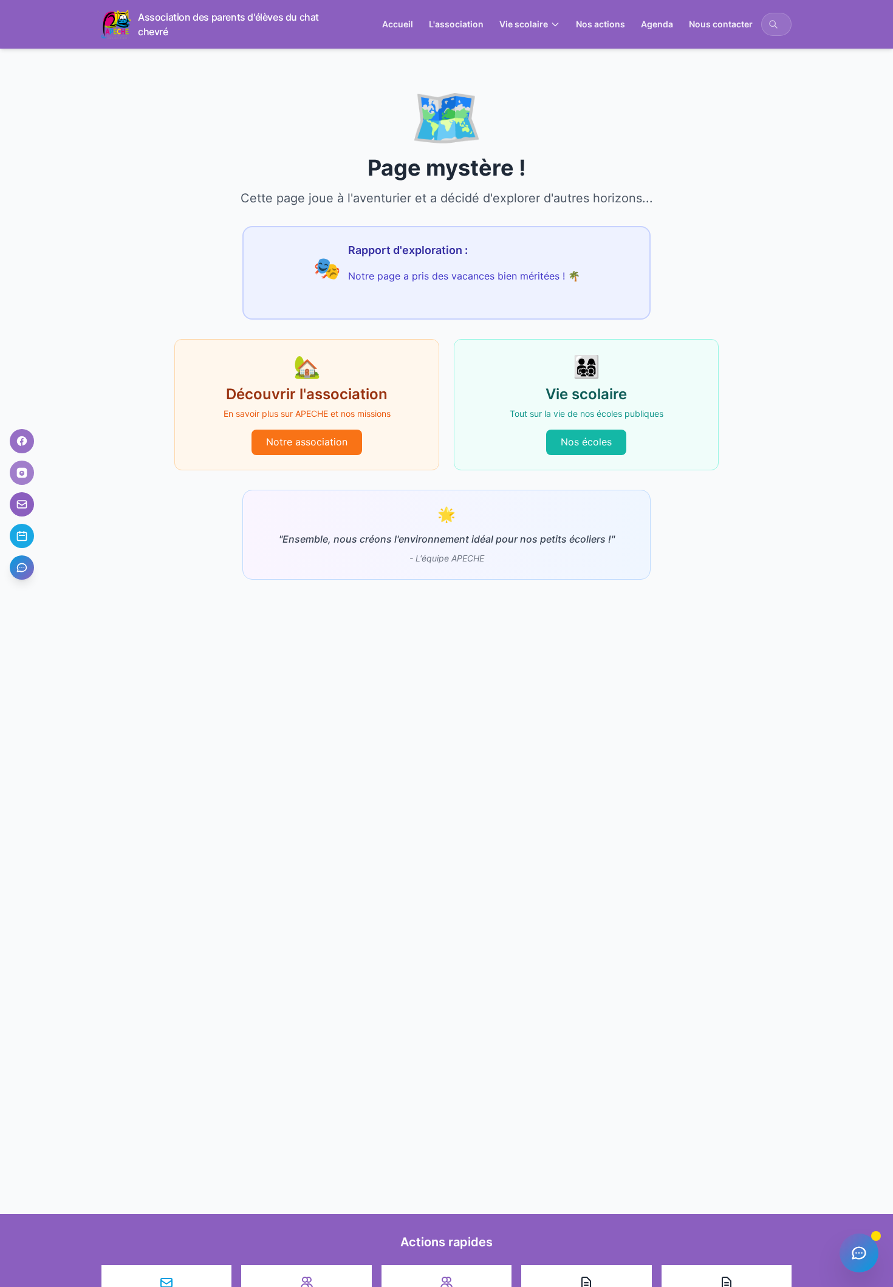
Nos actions (600, 24)
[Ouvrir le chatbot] (22, 567)
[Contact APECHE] (22, 504)
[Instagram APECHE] (22, 473)
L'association (456, 24)
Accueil (397, 24)
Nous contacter (721, 24)
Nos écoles (586, 442)
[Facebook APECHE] (22, 441)
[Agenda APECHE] (22, 536)
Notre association (306, 442)
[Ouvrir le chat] (859, 1253)
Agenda (657, 24)
